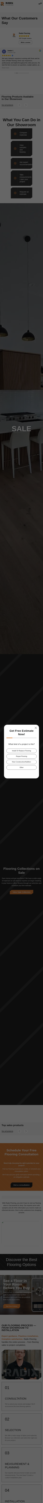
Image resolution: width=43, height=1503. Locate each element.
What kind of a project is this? (21, 744)
